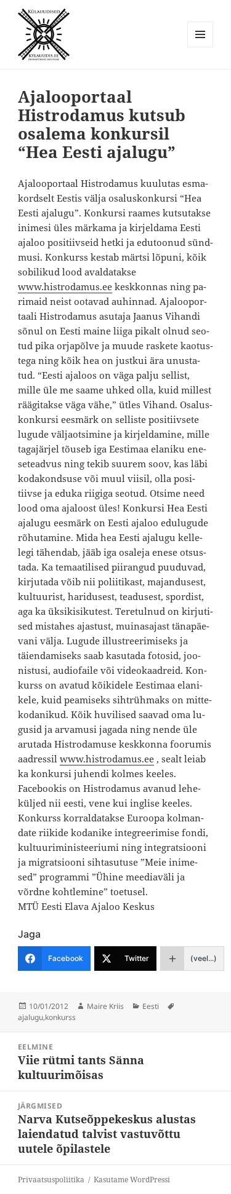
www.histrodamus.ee (65, 286)
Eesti (150, 1006)
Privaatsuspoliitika (51, 1179)
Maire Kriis (105, 1006)
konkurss (60, 1017)
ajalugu (30, 1017)
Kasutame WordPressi (132, 1179)
